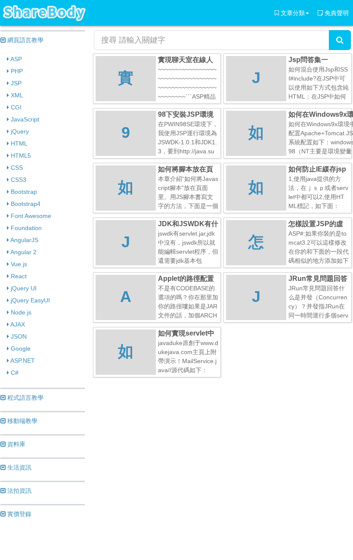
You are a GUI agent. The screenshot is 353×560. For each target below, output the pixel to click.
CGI (15, 107)
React (18, 276)
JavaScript (24, 119)
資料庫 (15, 444)
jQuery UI (23, 288)
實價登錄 (18, 513)
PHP (16, 71)
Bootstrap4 (24, 203)
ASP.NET (22, 360)
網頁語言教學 (24, 40)
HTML (18, 143)
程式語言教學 (24, 397)
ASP (15, 59)
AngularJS (23, 239)
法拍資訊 (18, 490)
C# (14, 372)
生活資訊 (18, 467)
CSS (16, 167)
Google (20, 348)
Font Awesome (30, 215)
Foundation (25, 227)
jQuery (19, 131)
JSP (15, 83)
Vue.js (18, 264)
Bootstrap (23, 191)
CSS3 (17, 179)
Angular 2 (23, 252)
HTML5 (20, 155)
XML (16, 95)
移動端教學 (21, 420)
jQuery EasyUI (29, 300)
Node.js (20, 312)
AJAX (17, 324)
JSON (18, 336)
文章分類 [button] (292, 12)
